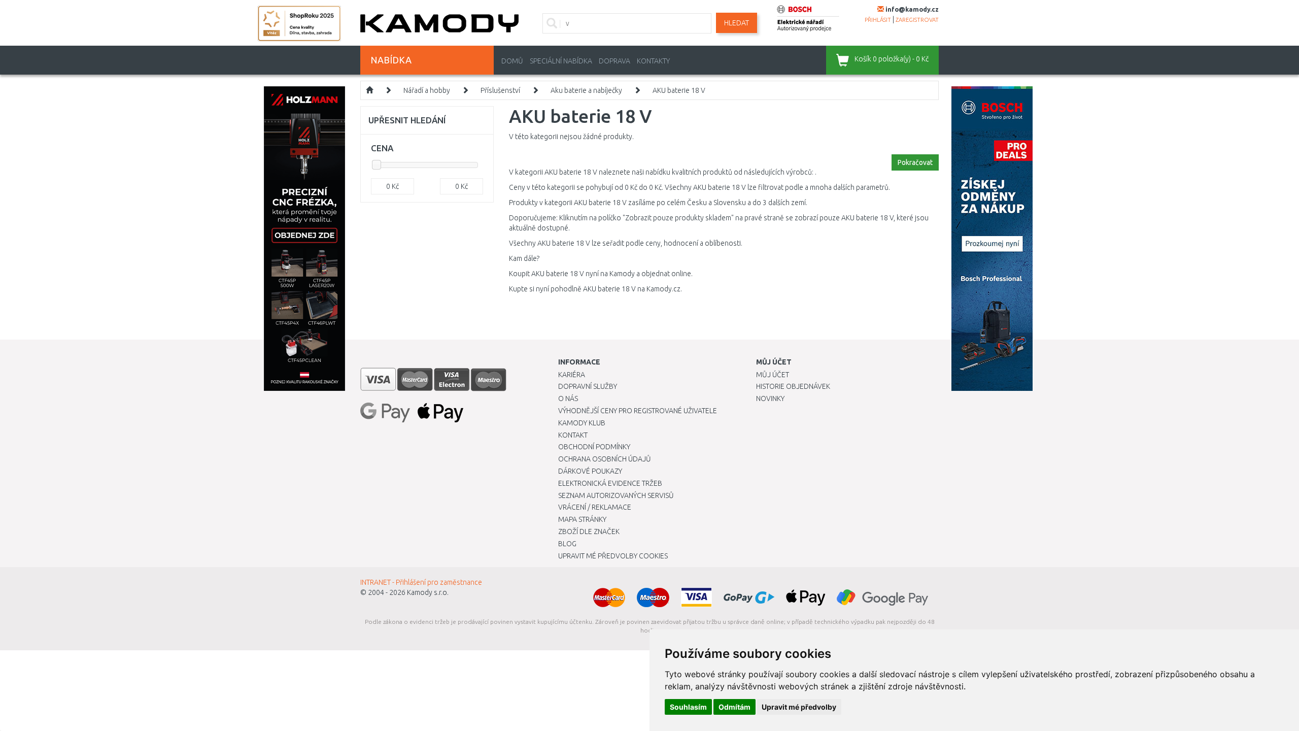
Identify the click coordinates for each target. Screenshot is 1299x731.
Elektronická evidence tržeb (610, 483)
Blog (567, 544)
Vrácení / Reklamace (594, 507)
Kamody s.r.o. (428, 592)
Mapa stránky (582, 519)
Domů (512, 61)
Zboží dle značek (589, 531)
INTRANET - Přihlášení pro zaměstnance (421, 582)
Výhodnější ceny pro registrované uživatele (637, 411)
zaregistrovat (917, 20)
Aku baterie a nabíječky (586, 90)
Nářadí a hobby (426, 90)
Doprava (614, 61)
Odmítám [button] (734, 707)
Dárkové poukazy (590, 471)
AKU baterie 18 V (679, 90)
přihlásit (878, 20)
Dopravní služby (587, 386)
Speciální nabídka (561, 61)
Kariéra (571, 375)
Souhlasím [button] (688, 707)
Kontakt (573, 435)
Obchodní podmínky (594, 447)
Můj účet (772, 375)
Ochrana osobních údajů (604, 459)
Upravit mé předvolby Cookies (613, 556)
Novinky (770, 398)
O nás (568, 398)
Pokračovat (915, 162)
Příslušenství (500, 90)
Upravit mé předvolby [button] (799, 707)
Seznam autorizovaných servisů (616, 495)
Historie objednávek (793, 386)
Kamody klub (581, 423)
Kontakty (653, 61)
